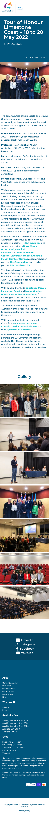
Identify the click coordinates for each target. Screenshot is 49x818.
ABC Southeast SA (20, 265)
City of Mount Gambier (18, 329)
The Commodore (19, 262)
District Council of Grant (24, 326)
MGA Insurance (32, 243)
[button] (46, 8)
